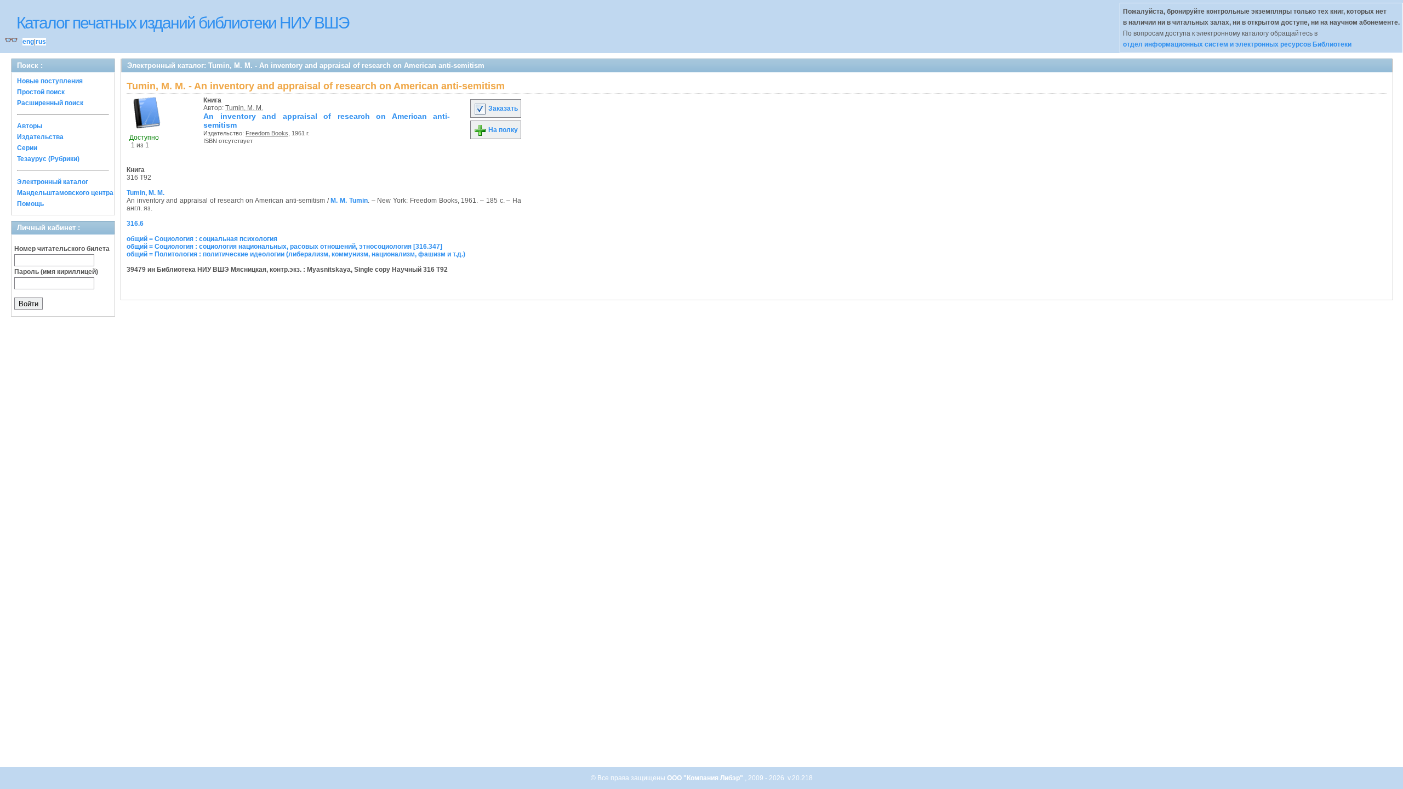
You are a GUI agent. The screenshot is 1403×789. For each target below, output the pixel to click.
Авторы (29, 126)
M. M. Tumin (348, 200)
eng (28, 41)
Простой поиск (41, 92)
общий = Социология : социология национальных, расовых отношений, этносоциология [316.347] (284, 246)
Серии (27, 148)
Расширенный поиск (50, 103)
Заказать (502, 108)
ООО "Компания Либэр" (706, 778)
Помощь (30, 204)
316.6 (135, 223)
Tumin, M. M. (244, 108)
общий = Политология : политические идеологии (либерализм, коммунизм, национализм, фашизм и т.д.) (296, 254)
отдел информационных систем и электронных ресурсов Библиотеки (1237, 44)
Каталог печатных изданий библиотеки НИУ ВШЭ (182, 23)
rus (41, 41)
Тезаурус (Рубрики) (48, 159)
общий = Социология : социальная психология (202, 239)
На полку (502, 130)
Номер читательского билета (62, 249)
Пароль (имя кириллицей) (56, 272)
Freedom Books (267, 133)
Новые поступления (50, 81)
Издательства (40, 137)
